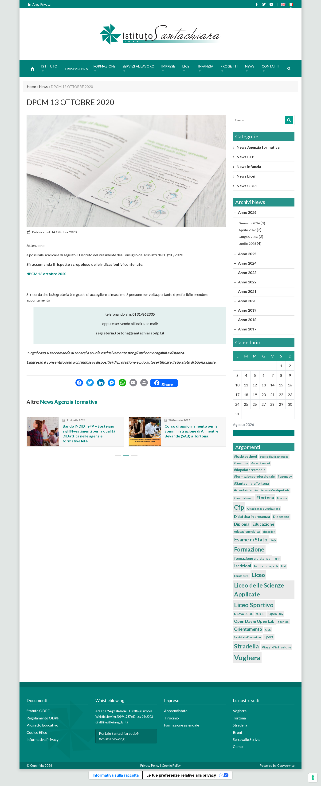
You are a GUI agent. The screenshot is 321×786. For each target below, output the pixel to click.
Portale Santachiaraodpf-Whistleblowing (119, 736)
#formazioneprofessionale (254, 476)
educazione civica (247, 531)
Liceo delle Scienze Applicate (259, 589)
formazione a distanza (252, 558)
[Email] (133, 383)
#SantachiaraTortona (251, 483)
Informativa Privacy (43, 739)
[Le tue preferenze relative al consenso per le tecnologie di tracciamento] (312, 777)
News (43, 86)
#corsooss (241, 463)
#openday (285, 476)
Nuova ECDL (243, 614)
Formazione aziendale (181, 725)
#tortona (265, 497)
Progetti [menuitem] (229, 66)
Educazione (263, 524)
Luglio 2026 (247, 244)
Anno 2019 (246, 310)
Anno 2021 (246, 291)
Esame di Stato (250, 539)
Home (31, 86)
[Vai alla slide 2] (126, 455)
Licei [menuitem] (186, 66)
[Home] (160, 34)
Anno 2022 (246, 282)
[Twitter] (90, 383)
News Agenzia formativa (69, 402)
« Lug (262, 433)
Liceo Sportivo (254, 605)
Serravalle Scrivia (246, 739)
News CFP (245, 157)
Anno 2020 (246, 300)
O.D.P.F (260, 614)
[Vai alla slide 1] (118, 455)
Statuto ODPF (38, 710)
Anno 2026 (246, 212)
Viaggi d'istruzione (276, 647)
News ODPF (247, 185)
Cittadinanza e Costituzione (263, 508)
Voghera (247, 657)
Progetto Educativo (42, 725)
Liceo (258, 575)
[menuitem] (32, 68)
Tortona (239, 718)
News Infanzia (249, 166)
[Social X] (264, 4)
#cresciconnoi (260, 463)
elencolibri (269, 531)
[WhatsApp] (122, 383)
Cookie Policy (171, 765)
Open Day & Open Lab (254, 621)
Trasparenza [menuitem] (76, 69)
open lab (283, 621)
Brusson (282, 498)
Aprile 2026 (247, 230)
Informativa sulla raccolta (116, 775)
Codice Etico (37, 732)
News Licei (246, 176)
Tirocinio (171, 718)
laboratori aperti (266, 566)
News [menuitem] (249, 66)
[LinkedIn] (100, 383)
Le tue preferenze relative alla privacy (181, 775)
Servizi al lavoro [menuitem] (138, 66)
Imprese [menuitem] (168, 66)
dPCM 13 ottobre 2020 (46, 273)
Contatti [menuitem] (270, 66)
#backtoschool (245, 456)
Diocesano (281, 517)
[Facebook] (79, 383)
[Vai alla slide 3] (134, 455)
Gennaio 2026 (249, 223)
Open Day (275, 614)
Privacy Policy (149, 765)
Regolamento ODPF (43, 718)
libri (283, 566)
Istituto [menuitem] (49, 66)
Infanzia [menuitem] (205, 66)
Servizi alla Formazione (247, 637)
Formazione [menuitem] (105, 66)
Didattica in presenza (252, 516)
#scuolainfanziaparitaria (275, 490)
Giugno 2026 (248, 237)
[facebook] (256, 4)
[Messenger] (111, 383)
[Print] (144, 383)
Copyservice (285, 765)
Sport (268, 637)
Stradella (246, 646)
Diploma (241, 524)
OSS (268, 629)
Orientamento (248, 629)
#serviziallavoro (243, 498)
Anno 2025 (246, 253)
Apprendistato (176, 710)
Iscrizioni (242, 565)
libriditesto (241, 576)
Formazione (249, 549)
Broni (237, 732)
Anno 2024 (246, 263)
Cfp (239, 507)
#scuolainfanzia (246, 490)
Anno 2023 (246, 272)
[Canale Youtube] (271, 4)
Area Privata (41, 4)
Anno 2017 (246, 329)
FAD (273, 540)
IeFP (277, 558)
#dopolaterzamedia (249, 470)
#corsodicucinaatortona (274, 456)
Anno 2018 (246, 319)
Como (238, 746)
